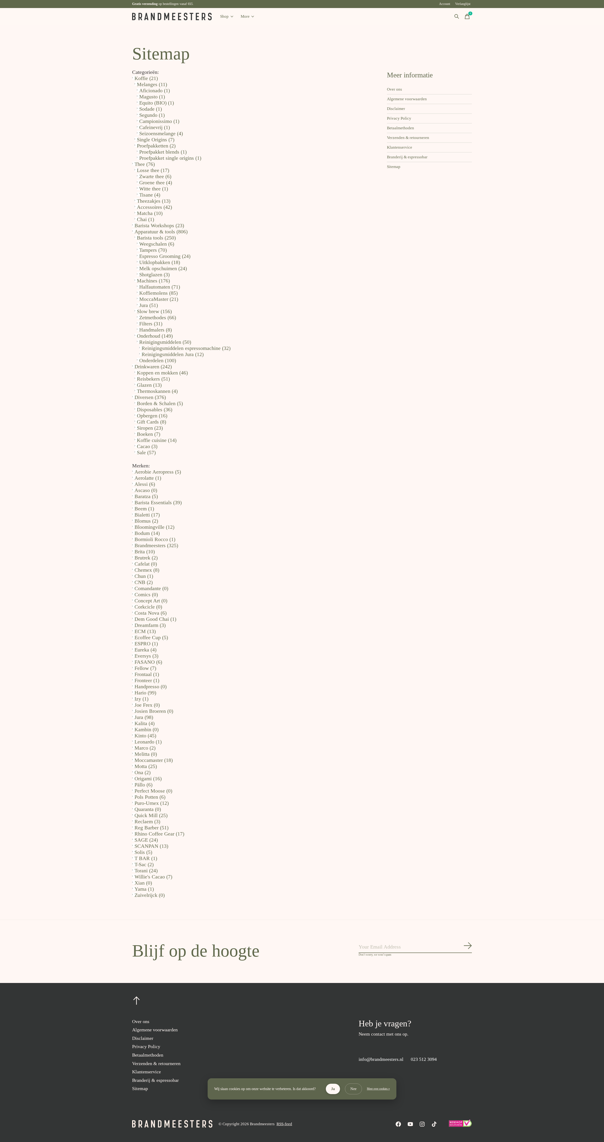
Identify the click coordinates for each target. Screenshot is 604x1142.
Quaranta (147, 809)
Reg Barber (151, 828)
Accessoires (154, 207)
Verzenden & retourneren (408, 137)
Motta (145, 766)
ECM (145, 631)
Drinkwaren (153, 366)
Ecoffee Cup (151, 637)
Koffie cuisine (156, 440)
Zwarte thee (155, 176)
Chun (143, 576)
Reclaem (147, 821)
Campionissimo (159, 121)
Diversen (150, 397)
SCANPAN (151, 846)
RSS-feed (284, 1124)
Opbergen (152, 416)
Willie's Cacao (153, 877)
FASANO (148, 662)
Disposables (154, 409)
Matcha (150, 213)
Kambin (146, 729)
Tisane (149, 195)
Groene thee (155, 182)
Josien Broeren (153, 711)
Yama (144, 889)
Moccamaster (153, 760)
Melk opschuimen (163, 268)
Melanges (152, 84)
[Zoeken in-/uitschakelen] (456, 16)
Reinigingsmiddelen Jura (173, 354)
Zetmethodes (157, 317)
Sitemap (393, 166)
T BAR (145, 858)
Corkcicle (148, 607)
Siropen (150, 428)
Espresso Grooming (164, 256)
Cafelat (145, 564)
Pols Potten (149, 797)
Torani (146, 870)
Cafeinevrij (154, 127)
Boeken (148, 434)
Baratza (146, 496)
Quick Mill (151, 815)
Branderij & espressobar (407, 157)
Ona (142, 772)
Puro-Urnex (151, 803)
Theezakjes (153, 201)
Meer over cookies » (378, 1088)
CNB (143, 582)
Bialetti (147, 515)
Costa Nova (150, 613)
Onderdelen (157, 360)
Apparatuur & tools (161, 232)
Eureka (145, 650)
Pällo (143, 785)
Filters (150, 324)
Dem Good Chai (155, 619)
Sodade (150, 109)
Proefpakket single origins (170, 158)
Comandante (151, 588)
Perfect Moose (153, 791)
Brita (144, 551)
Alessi (144, 484)
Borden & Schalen (160, 403)
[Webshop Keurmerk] (460, 1126)
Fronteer (146, 680)
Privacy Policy (399, 118)
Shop (224, 16)
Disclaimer (396, 108)
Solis (143, 852)
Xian (143, 883)
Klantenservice (399, 147)
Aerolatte (147, 478)
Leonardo (148, 742)
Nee (353, 1089)
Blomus (146, 521)
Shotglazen (154, 274)
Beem (144, 509)
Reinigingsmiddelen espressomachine (186, 348)
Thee (144, 164)
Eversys (146, 656)
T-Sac (144, 864)
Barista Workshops (159, 225)
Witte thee (153, 189)
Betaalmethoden (400, 128)
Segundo (152, 115)
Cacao (147, 446)
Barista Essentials (158, 502)
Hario (145, 693)
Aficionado (154, 90)
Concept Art (150, 601)
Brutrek (146, 558)
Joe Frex (147, 705)
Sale (146, 452)
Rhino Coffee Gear (159, 834)
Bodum (147, 533)
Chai (145, 219)
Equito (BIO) (156, 103)
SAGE (146, 840)
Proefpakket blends (163, 152)
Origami (148, 778)
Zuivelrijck (149, 895)
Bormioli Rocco (154, 539)
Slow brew (154, 311)
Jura (148, 305)
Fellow (145, 668)
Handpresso (150, 686)
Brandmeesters (156, 545)
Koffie (146, 78)
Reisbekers (153, 379)
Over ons (394, 89)
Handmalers (155, 330)
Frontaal (146, 674)
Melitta (145, 754)
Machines (153, 281)
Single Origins (155, 140)
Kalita (144, 723)
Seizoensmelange (161, 133)
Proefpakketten (156, 146)
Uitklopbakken (159, 262)
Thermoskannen (157, 391)
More (245, 16)
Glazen (149, 385)
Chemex (146, 570)
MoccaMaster (158, 299)
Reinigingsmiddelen (165, 342)
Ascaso (145, 490)
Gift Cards (151, 422)
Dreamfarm (150, 625)
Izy (141, 699)
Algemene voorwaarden (407, 99)
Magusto (152, 97)
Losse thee (153, 170)
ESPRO (146, 644)
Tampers (153, 250)
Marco (144, 748)
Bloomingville (154, 527)
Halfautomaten (159, 287)
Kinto (145, 736)
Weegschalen (156, 244)
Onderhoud (155, 336)
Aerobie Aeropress (157, 472)
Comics (146, 594)
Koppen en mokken (162, 373)
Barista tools (156, 238)
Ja (333, 1089)
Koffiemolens (158, 293)
